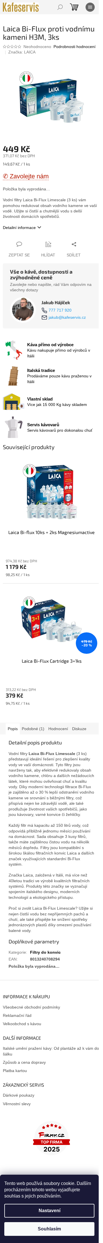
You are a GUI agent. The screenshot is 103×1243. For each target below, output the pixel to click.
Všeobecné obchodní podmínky (31, 1007)
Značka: (21, 52)
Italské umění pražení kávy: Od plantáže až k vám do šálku (51, 1051)
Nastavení (49, 1210)
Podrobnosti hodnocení (75, 46)
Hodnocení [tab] (58, 728)
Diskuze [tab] (79, 728)
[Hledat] (60, 7)
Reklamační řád (17, 1015)
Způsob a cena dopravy (24, 1062)
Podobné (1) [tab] (33, 728)
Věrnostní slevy (17, 1103)
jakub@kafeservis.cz (67, 317)
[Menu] (90, 7)
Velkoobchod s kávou (22, 1023)
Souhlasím (49, 1228)
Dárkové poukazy (18, 1095)
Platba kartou (15, 1070)
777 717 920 (60, 310)
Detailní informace (19, 227)
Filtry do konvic (45, 952)
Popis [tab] (13, 728)
